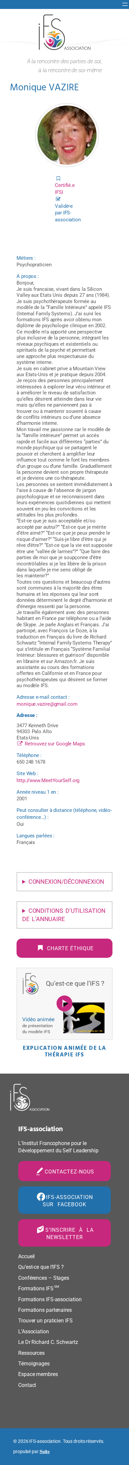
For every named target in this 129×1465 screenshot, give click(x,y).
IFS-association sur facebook (68, 1201)
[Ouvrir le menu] (125, 4)
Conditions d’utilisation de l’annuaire (63, 915)
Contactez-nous (69, 1172)
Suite (45, 1451)
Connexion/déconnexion (66, 881)
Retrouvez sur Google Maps (54, 744)
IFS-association (40, 1129)
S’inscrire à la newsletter (69, 1234)
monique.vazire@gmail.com (47, 704)
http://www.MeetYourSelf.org (48, 780)
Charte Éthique (70, 948)
